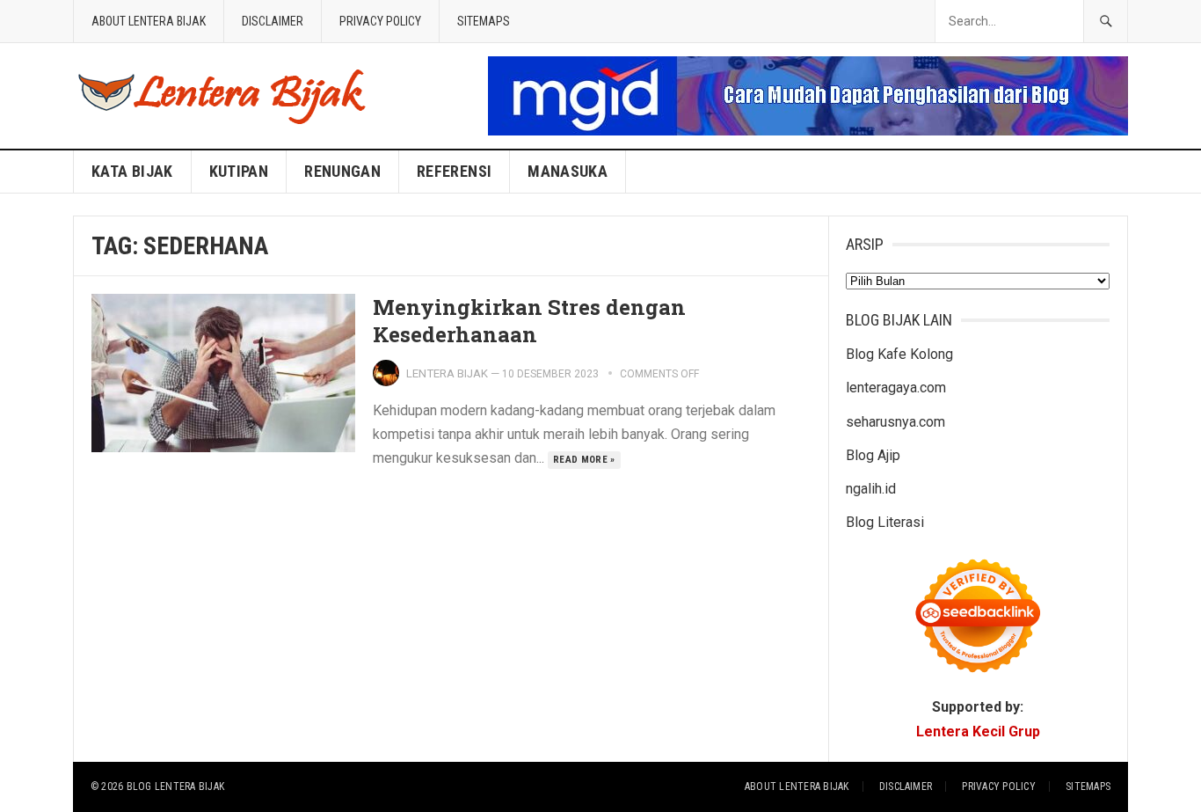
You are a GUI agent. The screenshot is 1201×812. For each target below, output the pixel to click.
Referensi (454, 171)
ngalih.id (871, 488)
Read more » (584, 459)
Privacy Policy (380, 21)
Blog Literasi (885, 522)
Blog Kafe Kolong (899, 354)
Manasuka (568, 171)
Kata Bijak (132, 171)
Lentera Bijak (447, 373)
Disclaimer (272, 21)
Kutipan (239, 171)
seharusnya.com (895, 421)
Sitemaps (483, 21)
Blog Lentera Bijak (175, 786)
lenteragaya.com (896, 387)
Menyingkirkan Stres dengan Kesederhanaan (529, 320)
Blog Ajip (873, 455)
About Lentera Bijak (148, 21)
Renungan (342, 171)
